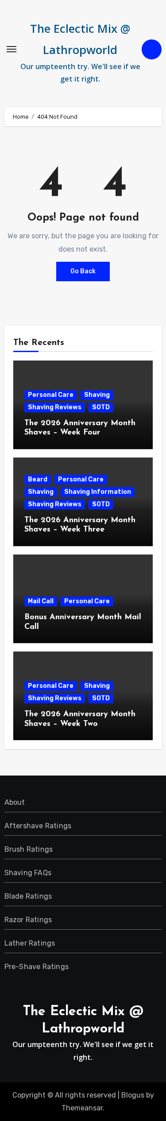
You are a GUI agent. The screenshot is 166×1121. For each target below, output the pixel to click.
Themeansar (82, 1108)
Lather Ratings (29, 943)
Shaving (97, 395)
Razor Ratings (28, 919)
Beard (37, 479)
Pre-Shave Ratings (36, 966)
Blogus (132, 1095)
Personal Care (50, 395)
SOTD (101, 407)
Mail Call (41, 601)
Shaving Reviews (54, 407)
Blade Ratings (28, 896)
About (14, 802)
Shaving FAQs (27, 873)
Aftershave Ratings (38, 826)
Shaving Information (97, 492)
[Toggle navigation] (11, 49)
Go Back (83, 271)
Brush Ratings (28, 849)
